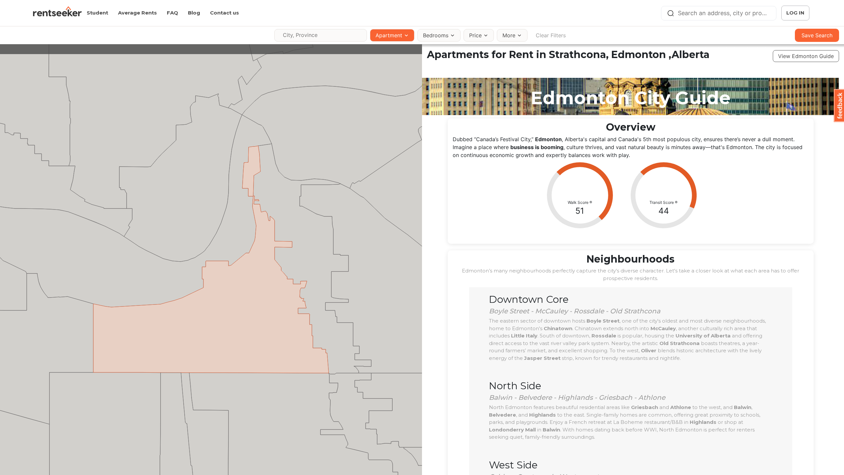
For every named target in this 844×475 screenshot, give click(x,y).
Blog (194, 13)
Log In (795, 13)
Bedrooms (435, 35)
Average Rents (137, 13)
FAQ (172, 13)
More (508, 35)
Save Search (816, 35)
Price (475, 35)
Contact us (224, 13)
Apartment (389, 35)
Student (97, 13)
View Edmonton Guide (806, 56)
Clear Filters (551, 35)
